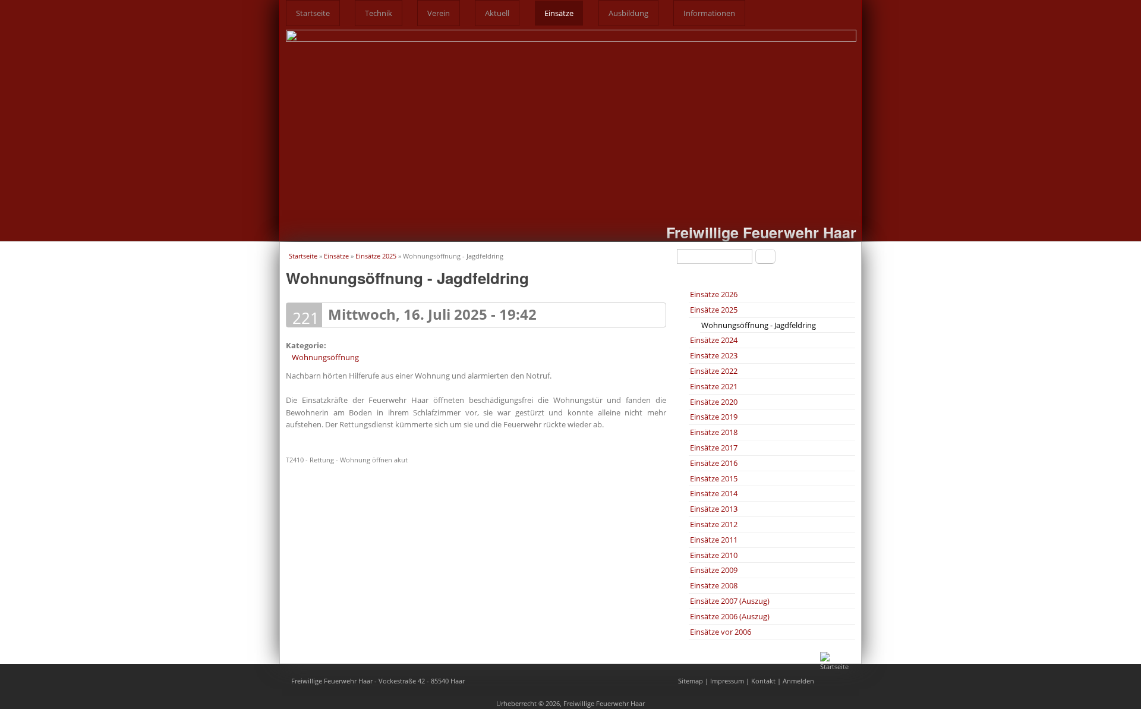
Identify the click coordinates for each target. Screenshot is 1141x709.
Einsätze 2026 (713, 294)
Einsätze (558, 13)
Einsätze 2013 (713, 508)
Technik (378, 13)
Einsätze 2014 (713, 493)
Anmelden (798, 680)
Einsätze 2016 (713, 463)
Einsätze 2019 (713, 416)
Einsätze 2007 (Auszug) (730, 600)
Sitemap (690, 680)
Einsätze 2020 (713, 401)
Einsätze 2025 (375, 255)
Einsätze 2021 (713, 386)
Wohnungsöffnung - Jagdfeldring (758, 325)
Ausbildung (628, 13)
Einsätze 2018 (713, 432)
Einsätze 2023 (713, 355)
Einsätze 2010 (713, 555)
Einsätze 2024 (713, 340)
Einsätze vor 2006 (720, 631)
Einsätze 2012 (713, 524)
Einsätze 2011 (713, 539)
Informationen (709, 13)
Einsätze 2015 (713, 478)
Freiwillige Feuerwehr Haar (761, 232)
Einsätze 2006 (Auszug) (730, 616)
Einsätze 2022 (713, 370)
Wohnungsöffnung (325, 357)
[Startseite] (838, 666)
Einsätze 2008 (713, 585)
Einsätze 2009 (713, 570)
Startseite (313, 13)
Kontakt (763, 680)
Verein (438, 13)
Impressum (727, 680)
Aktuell (497, 13)
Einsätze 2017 (713, 447)
